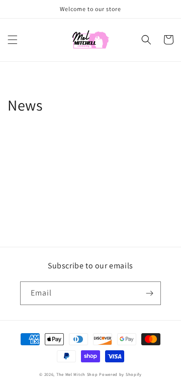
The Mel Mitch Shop (77, 374)
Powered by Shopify (120, 374)
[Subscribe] (149, 293)
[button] (13, 40)
